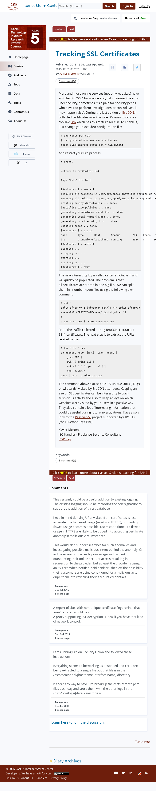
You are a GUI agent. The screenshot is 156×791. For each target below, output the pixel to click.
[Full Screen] (112, 67)
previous (59, 29)
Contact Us (21, 112)
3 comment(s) (67, 81)
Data (17, 93)
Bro (73, 122)
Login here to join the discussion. (78, 722)
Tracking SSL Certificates (97, 53)
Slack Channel (24, 136)
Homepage (21, 57)
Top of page (142, 741)
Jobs (17, 84)
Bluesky (26, 154)
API (39, 773)
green (143, 18)
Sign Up (144, 6)
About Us (20, 121)
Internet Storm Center (40, 5)
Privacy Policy (58, 778)
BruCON (128, 112)
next (71, 29)
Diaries (18, 66)
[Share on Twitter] (137, 67)
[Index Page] (12, 6)
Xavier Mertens (108, 18)
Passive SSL (83, 417)
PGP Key (65, 439)
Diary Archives (67, 761)
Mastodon (25, 145)
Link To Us (12, 778)
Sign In (128, 6)
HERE (63, 39)
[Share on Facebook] (124, 67)
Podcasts (20, 75)
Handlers (41, 778)
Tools (17, 103)
